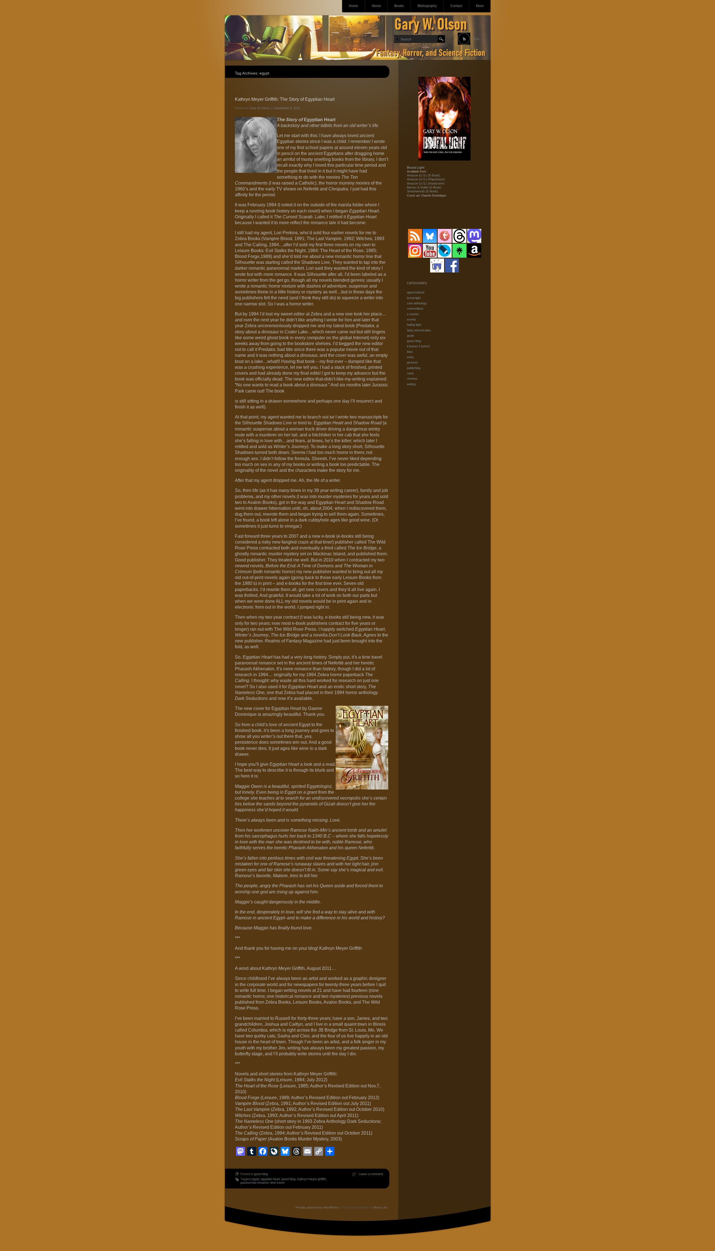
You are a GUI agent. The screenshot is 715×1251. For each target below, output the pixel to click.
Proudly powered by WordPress (317, 1207)
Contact (456, 6)
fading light (414, 324)
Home (353, 6)
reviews (412, 378)
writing (411, 384)
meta (410, 357)
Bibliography (427, 6)
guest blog (261, 1174)
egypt (255, 1179)
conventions (415, 308)
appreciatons (416, 292)
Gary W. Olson (259, 108)
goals (410, 335)
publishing (413, 368)
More (480, 6)
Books (399, 6)
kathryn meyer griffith (311, 1179)
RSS (476, 39)
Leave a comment (371, 1174)
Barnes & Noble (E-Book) (424, 187)
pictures (412, 362)
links (410, 351)
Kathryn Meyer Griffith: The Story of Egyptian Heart (285, 99)
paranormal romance (254, 1182)
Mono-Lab (380, 1207)
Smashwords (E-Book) (422, 191)
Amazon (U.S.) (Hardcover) (426, 183)
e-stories (413, 314)
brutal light (414, 298)
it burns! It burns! (418, 346)
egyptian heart (270, 1179)
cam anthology (417, 303)
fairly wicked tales (419, 330)
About (376, 6)
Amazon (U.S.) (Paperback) (426, 179)
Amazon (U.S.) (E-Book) (423, 175)
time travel (277, 1182)
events (411, 319)
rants (410, 373)
